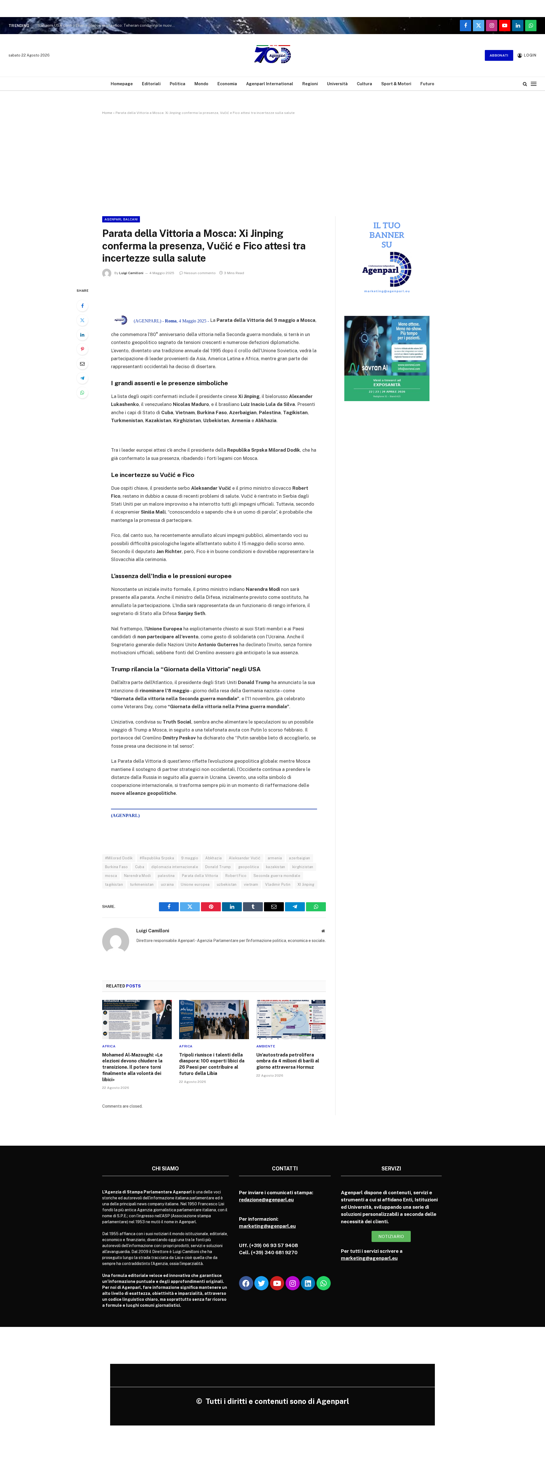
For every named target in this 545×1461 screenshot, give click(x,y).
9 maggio (189, 858)
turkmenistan (142, 884)
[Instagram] (293, 1283)
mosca (111, 876)
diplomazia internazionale (174, 867)
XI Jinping (306, 884)
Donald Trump (218, 867)
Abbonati (499, 55)
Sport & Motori (396, 83)
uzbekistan (227, 884)
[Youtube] (277, 1283)
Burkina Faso (116, 867)
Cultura (364, 83)
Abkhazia (213, 858)
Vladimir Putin (277, 884)
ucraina (167, 884)
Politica (177, 83)
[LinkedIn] (82, 334)
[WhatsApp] (82, 392)
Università (337, 83)
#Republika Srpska (157, 858)
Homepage (122, 83)
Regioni (310, 83)
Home (107, 113)
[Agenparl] (272, 55)
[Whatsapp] (323, 1283)
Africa (109, 1046)
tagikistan (114, 884)
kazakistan (275, 867)
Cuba (139, 867)
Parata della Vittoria (200, 876)
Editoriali (151, 83)
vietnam (251, 884)
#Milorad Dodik (119, 858)
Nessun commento (200, 273)
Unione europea (195, 884)
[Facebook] (82, 305)
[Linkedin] (308, 1283)
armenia (275, 858)
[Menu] (533, 83)
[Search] (525, 83)
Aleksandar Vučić (244, 858)
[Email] (82, 363)
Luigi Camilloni (131, 273)
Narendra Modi (137, 876)
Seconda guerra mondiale (276, 876)
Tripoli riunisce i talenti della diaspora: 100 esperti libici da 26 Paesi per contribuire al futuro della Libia (211, 1064)
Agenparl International (269, 83)
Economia (227, 83)
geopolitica (248, 867)
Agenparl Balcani (121, 219)
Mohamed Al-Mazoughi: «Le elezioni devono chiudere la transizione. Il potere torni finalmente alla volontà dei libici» (132, 1067)
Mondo (201, 83)
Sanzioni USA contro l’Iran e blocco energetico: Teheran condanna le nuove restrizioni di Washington (109, 25)
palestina (166, 876)
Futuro (427, 83)
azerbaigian (299, 858)
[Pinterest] (82, 349)
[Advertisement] (272, 164)
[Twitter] (82, 320)
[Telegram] (82, 378)
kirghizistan (302, 867)
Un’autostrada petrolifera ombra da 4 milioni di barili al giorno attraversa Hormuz (287, 1061)
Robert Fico (235, 876)
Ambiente (265, 1046)
